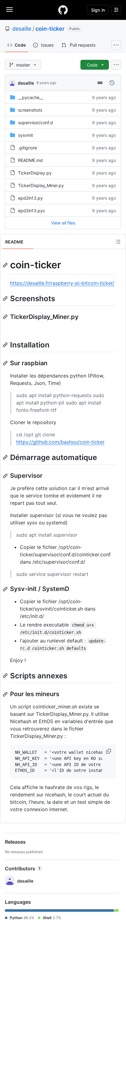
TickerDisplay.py (35, 172)
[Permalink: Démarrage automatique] (6, 457)
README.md (30, 160)
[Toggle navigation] (9, 9)
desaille (21, 28)
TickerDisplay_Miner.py (41, 185)
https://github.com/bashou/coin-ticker (60, 442)
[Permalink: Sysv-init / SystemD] (6, 589)
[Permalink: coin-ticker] (6, 265)
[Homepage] (63, 10)
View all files (63, 222)
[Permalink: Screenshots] (6, 298)
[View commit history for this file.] (112, 83)
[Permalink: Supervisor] (6, 476)
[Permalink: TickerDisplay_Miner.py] (6, 316)
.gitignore (27, 147)
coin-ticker (50, 28)
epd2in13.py (30, 198)
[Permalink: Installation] (6, 344)
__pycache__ (30, 97)
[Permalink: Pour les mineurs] (6, 694)
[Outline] (118, 242)
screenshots (30, 110)
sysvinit (25, 135)
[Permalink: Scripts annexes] (6, 675)
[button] (109, 751)
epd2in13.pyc (31, 210)
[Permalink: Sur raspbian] (6, 363)
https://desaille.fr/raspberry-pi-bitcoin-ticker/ (62, 283)
